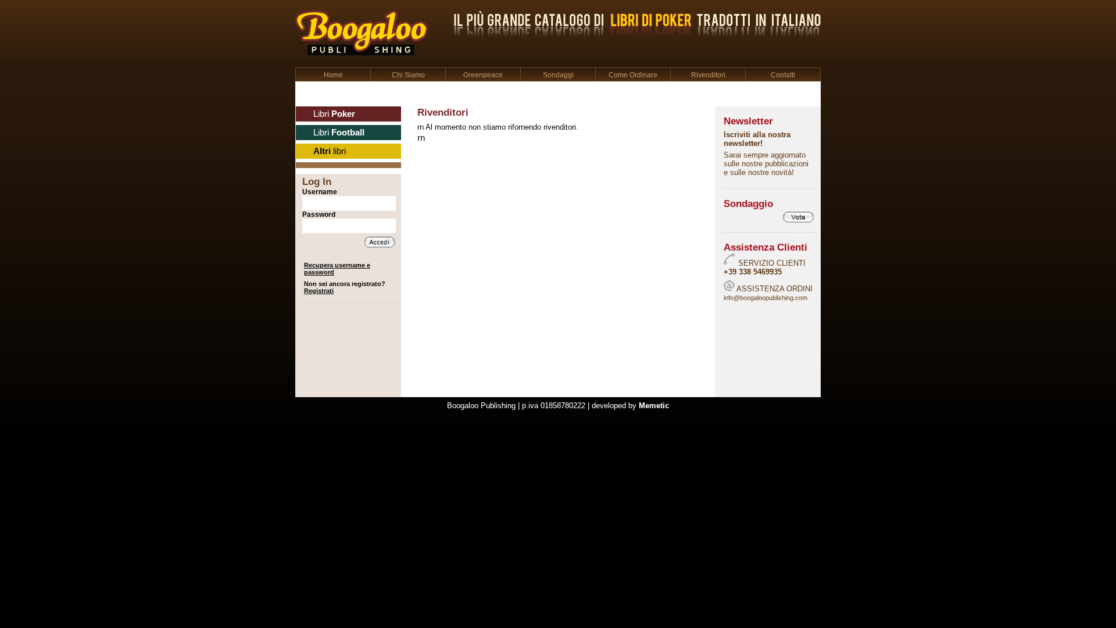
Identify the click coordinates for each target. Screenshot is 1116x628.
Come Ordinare (633, 75)
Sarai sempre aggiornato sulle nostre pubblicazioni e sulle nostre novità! (766, 164)
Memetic (654, 405)
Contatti (783, 75)
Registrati (319, 290)
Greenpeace (483, 75)
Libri (334, 114)
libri (329, 151)
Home (333, 75)
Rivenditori (708, 75)
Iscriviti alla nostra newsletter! (757, 139)
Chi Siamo (408, 75)
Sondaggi (558, 75)
